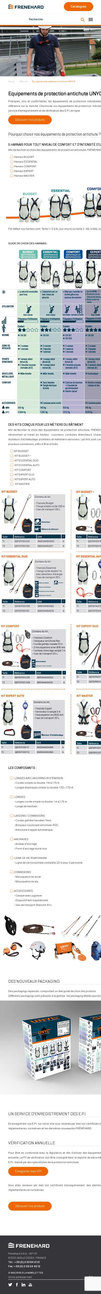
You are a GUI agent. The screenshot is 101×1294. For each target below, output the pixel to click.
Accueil (11, 81)
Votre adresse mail (20, 1277)
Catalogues (78, 6)
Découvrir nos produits (30, 119)
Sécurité (23, 81)
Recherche (36, 19)
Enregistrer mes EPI (28, 1171)
